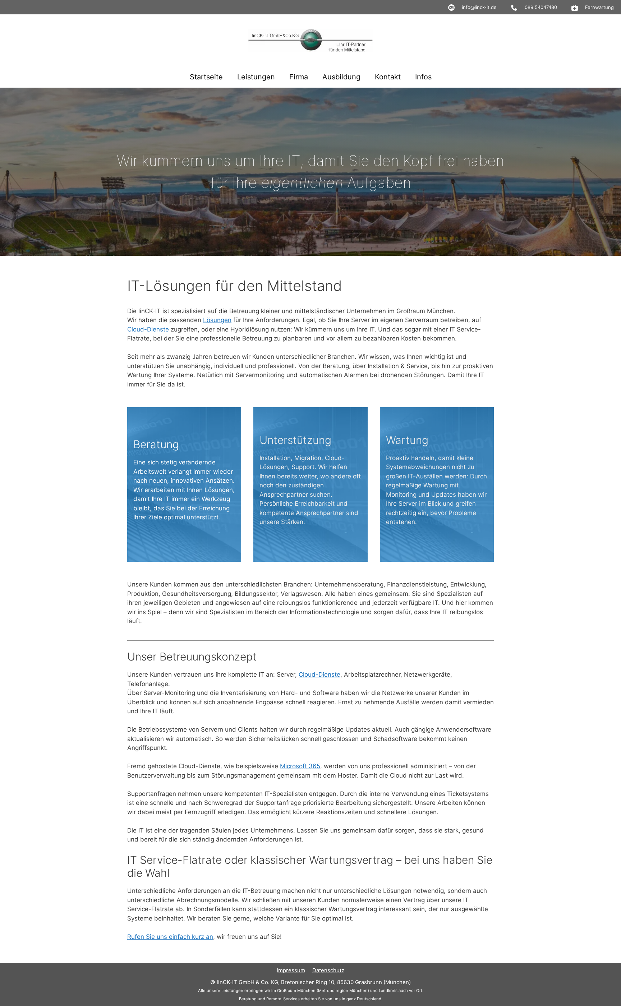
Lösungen (217, 320)
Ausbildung (341, 77)
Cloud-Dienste (148, 329)
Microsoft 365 (300, 766)
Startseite (206, 77)
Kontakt (388, 77)
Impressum (291, 970)
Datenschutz (328, 970)
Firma (298, 77)
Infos (423, 77)
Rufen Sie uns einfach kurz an (170, 936)
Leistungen (256, 77)
